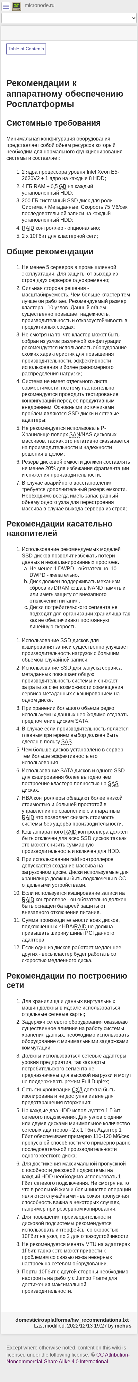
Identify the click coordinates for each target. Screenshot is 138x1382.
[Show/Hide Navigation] (5, 6)
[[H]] (16, 6)
